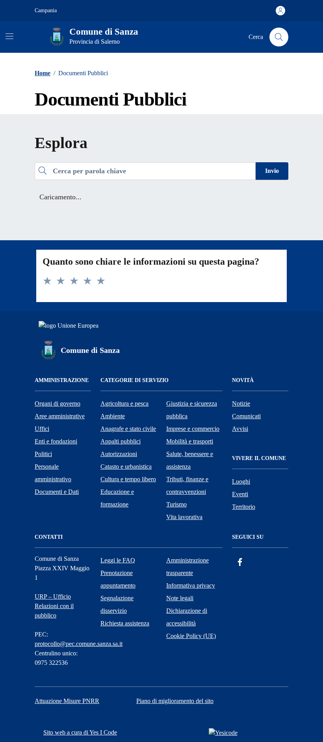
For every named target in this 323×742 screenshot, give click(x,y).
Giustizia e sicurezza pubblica (191, 409)
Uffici (42, 428)
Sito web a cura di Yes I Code (80, 732)
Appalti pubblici (120, 441)
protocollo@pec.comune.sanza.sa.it (79, 643)
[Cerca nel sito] (278, 37)
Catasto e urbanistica (126, 466)
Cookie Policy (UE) (191, 636)
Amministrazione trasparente (187, 566)
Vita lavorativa (184, 517)
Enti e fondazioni (56, 441)
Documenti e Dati (57, 491)
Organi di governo (57, 403)
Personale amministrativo (53, 472)
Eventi (240, 494)
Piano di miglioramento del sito (174, 700)
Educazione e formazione (117, 498)
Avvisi (240, 428)
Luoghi (241, 481)
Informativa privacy (190, 585)
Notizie (241, 403)
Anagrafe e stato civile (128, 428)
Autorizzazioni (118, 454)
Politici (43, 454)
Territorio (243, 506)
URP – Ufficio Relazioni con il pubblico (54, 606)
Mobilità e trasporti (189, 441)
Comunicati (246, 416)
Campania (46, 10)
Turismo (176, 504)
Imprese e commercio (192, 428)
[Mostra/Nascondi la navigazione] (9, 36)
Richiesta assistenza (124, 623)
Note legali (179, 598)
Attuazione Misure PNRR (67, 700)
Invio (272, 170)
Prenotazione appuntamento (118, 579)
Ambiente (112, 416)
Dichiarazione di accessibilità (186, 617)
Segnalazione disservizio (117, 604)
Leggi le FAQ (117, 560)
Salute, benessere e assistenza (189, 460)
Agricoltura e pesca (124, 403)
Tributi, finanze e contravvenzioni (187, 485)
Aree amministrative (60, 416)
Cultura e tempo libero (128, 479)
